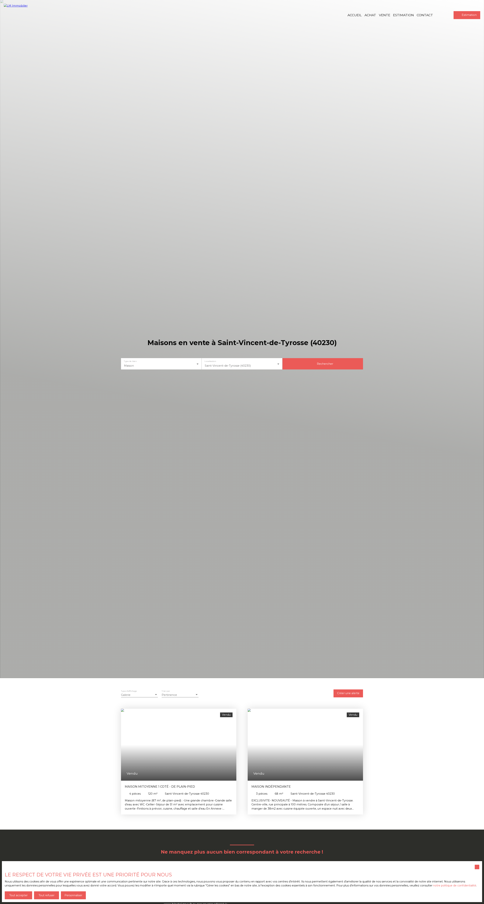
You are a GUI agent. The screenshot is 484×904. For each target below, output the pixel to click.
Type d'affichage (129, 691)
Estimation (403, 15)
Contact (425, 15)
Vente (384, 15)
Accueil (354, 15)
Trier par (166, 691)
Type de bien (130, 361)
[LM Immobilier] (24, 15)
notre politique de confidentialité (454, 885)
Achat (370, 15)
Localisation (210, 361)
